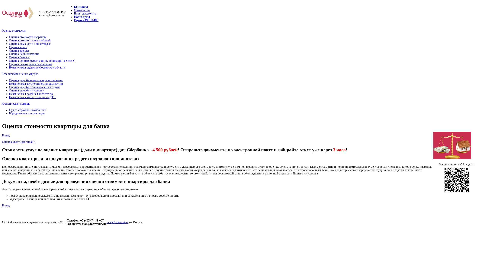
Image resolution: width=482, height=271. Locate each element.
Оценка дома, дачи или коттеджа (30, 43)
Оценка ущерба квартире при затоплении (36, 80)
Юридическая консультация (27, 113)
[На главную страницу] (18, 18)
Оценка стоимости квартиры (27, 37)
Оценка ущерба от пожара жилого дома (34, 87)
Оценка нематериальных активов (30, 64)
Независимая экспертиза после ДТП (32, 97)
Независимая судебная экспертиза (31, 93)
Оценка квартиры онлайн (18, 141)
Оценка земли (18, 47)
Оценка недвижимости (24, 54)
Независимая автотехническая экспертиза (36, 83)
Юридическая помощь (16, 103)
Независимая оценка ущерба (20, 73)
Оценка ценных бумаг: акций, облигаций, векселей (42, 60)
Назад (6, 135)
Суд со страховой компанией (27, 110)
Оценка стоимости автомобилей (30, 40)
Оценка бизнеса (19, 57)
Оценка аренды (19, 50)
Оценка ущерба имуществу (26, 90)
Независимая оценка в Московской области (37, 67)
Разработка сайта (117, 222)
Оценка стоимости (14, 30)
